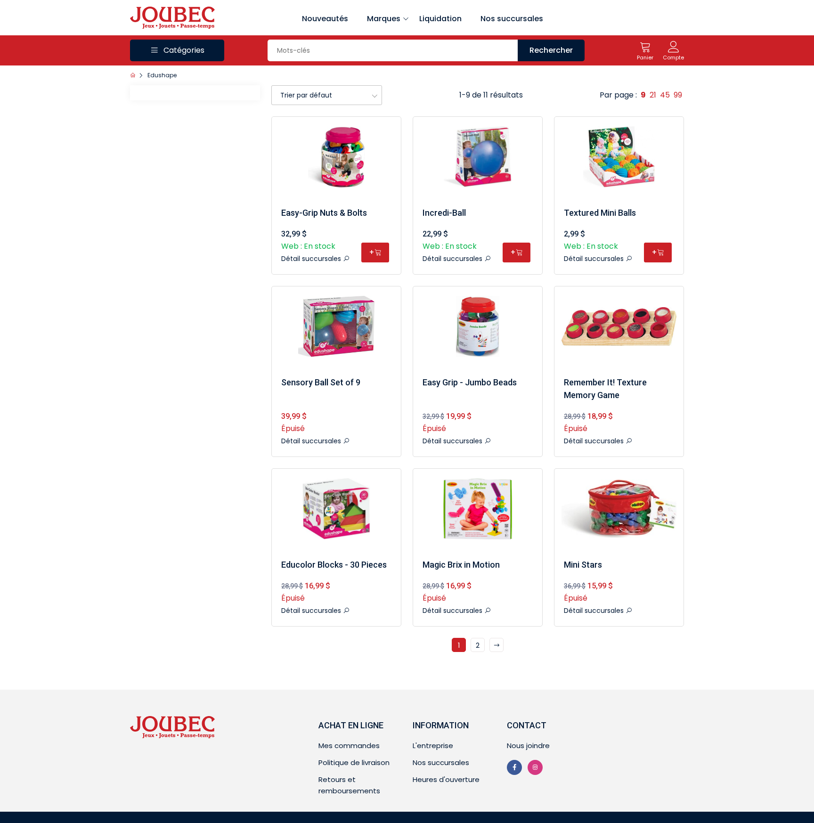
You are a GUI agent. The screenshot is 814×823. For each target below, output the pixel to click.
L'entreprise (433, 745)
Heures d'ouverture (446, 779)
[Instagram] (535, 767)
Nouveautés (325, 18)
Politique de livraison (354, 762)
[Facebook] (514, 767)
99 (678, 95)
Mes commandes (349, 745)
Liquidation (440, 18)
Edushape (162, 75)
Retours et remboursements (349, 785)
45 (665, 95)
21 (653, 95)
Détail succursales (312, 258)
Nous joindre (528, 745)
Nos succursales (511, 18)
